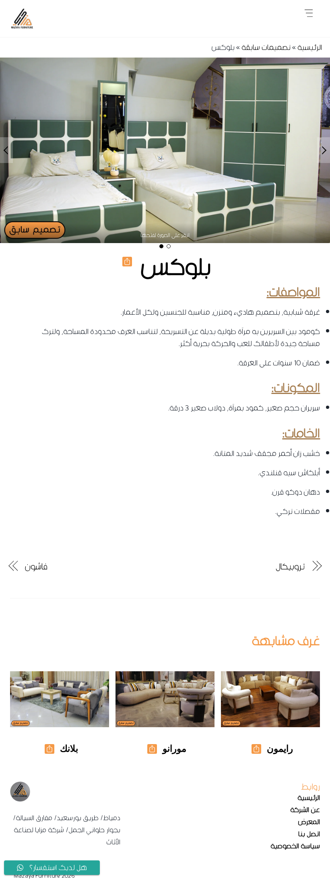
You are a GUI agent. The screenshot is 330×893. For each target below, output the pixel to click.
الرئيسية (309, 47)
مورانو (174, 748)
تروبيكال (290, 567)
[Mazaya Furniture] (22, 26)
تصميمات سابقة (266, 47)
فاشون (36, 567)
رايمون (280, 748)
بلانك (69, 748)
